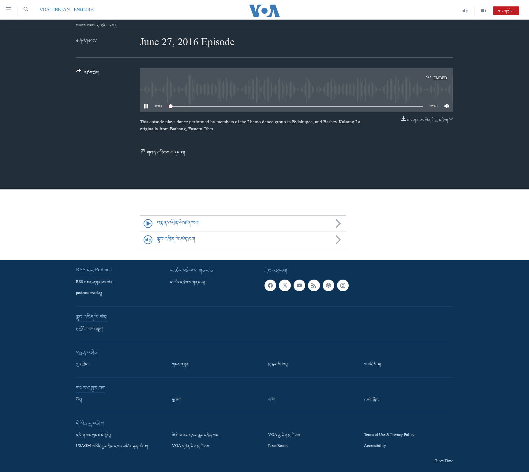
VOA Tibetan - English (66, 10)
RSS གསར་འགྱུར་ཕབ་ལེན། (95, 283)
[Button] (87, 74)
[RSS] (314, 285)
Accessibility (375, 447)
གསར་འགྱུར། (180, 365)
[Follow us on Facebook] (270, 285)
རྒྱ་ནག (176, 400)
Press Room (277, 447)
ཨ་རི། (271, 400)
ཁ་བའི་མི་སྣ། (372, 365)
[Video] (484, 10)
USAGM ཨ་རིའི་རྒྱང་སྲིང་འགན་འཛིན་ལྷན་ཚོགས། (112, 447)
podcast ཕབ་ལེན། (89, 294)
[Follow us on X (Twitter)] (285, 285)
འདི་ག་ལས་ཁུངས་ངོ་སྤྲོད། (93, 436)
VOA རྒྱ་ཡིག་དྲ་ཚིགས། (284, 436)
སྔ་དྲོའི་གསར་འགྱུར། (89, 329)
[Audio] (465, 10)
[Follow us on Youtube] (299, 285)
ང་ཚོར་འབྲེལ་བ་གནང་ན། (187, 283)
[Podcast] (328, 285)
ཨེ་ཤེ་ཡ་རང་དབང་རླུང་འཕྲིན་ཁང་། (196, 436)
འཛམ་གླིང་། (372, 400)
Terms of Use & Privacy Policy (389, 436)
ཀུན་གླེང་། (83, 365)
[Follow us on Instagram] (343, 285)
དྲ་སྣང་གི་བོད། (278, 365)
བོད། (79, 400)
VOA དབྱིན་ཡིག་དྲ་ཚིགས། (191, 447)
